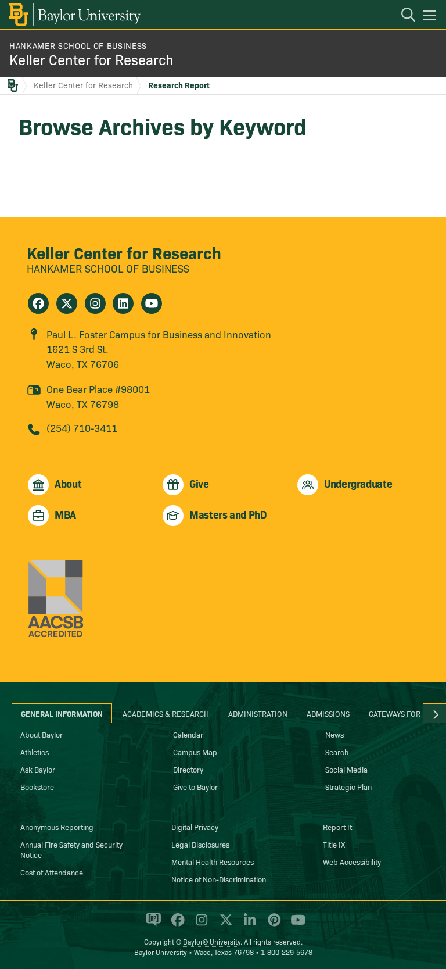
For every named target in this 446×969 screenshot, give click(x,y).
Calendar (188, 734)
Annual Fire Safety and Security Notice (71, 849)
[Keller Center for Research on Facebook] (38, 303)
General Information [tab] (62, 713)
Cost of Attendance (51, 872)
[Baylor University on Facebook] (176, 925)
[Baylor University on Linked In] (248, 925)
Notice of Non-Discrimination (218, 879)
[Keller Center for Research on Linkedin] (123, 303)
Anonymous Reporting (56, 826)
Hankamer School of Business (78, 45)
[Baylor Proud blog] (151, 925)
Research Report (179, 85)
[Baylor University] (74, 14)
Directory (188, 769)
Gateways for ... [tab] (399, 713)
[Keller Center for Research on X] (66, 303)
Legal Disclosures (200, 844)
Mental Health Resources (212, 861)
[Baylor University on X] (224, 925)
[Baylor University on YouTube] (295, 925)
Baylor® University (211, 941)
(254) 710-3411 (81, 427)
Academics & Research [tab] (166, 713)
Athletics (34, 751)
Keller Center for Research (91, 59)
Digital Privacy (194, 826)
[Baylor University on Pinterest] (272, 925)
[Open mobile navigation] (431, 17)
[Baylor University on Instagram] (199, 925)
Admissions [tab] (328, 713)
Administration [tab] (257, 713)
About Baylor (41, 734)
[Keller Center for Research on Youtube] (151, 303)
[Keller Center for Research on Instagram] (95, 303)
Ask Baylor (37, 769)
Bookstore (37, 786)
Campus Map (195, 751)
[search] (402, 16)
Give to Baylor (195, 786)
